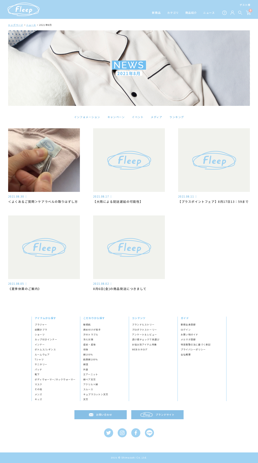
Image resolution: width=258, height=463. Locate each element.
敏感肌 (87, 324)
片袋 (85, 369)
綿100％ (88, 354)
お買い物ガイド (189, 334)
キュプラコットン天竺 (95, 394)
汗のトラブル (90, 334)
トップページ (15, 24)
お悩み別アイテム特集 (144, 344)
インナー (40, 344)
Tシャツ (39, 359)
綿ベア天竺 (89, 379)
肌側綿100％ (90, 359)
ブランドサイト (165, 414)
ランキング (176, 117)
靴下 (37, 374)
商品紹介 (191, 12)
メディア (156, 117)
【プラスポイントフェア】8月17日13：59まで (213, 201)
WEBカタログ (140, 349)
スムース (88, 389)
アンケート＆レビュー (144, 334)
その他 (38, 389)
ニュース (209, 12)
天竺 (85, 399)
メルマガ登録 (188, 339)
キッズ (38, 399)
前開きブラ (41, 329)
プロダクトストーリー (144, 329)
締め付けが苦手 (92, 329)
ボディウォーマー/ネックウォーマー (55, 379)
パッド (38, 369)
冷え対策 (88, 339)
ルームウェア (42, 354)
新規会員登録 (188, 324)
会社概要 (186, 354)
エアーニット (90, 374)
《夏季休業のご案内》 (24, 288)
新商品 (156, 12)
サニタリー (41, 364)
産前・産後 (89, 344)
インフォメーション (87, 117)
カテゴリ (173, 12)
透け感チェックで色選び (145, 339)
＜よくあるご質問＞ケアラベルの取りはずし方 (43, 201)
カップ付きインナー (46, 339)
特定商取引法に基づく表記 (196, 344)
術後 (85, 349)
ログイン (186, 329)
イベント (138, 117)
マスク (38, 384)
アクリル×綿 (90, 384)
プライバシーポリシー (193, 349)
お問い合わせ (104, 414)
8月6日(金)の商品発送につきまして (120, 288)
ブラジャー (41, 324)
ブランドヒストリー (143, 324)
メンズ (38, 394)
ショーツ (40, 334)
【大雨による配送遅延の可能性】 (118, 201)
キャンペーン (116, 117)
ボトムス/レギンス (45, 349)
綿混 (85, 364)
